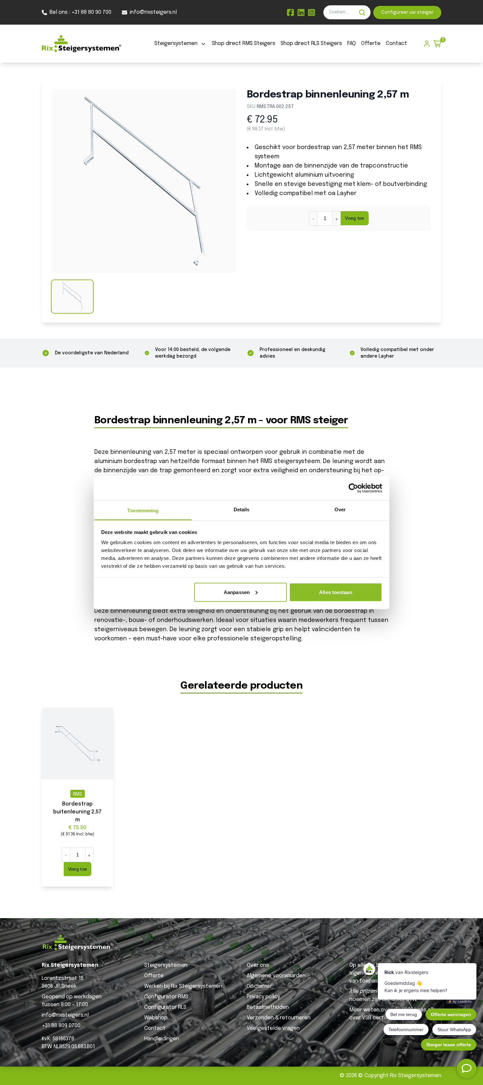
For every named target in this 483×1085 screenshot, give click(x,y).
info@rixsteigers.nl (65, 1015)
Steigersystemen (175, 43)
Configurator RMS (166, 997)
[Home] (81, 43)
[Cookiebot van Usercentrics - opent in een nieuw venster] (353, 488)
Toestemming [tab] (142, 510)
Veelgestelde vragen (273, 1028)
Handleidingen (161, 1039)
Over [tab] (340, 509)
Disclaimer (259, 986)
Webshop (156, 1018)
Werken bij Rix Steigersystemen (183, 986)
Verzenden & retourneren (278, 1018)
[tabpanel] (144, 181)
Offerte (370, 43)
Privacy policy (263, 997)
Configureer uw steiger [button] (407, 12)
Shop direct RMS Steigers (243, 43)
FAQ (351, 43)
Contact (396, 43)
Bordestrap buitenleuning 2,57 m (77, 812)
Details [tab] (242, 509)
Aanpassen (237, 592)
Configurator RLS (165, 1007)
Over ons (258, 965)
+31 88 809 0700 (61, 1026)
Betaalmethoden (268, 1007)
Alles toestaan (335, 592)
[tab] (72, 296)
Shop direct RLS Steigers (311, 43)
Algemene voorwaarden (276, 976)
